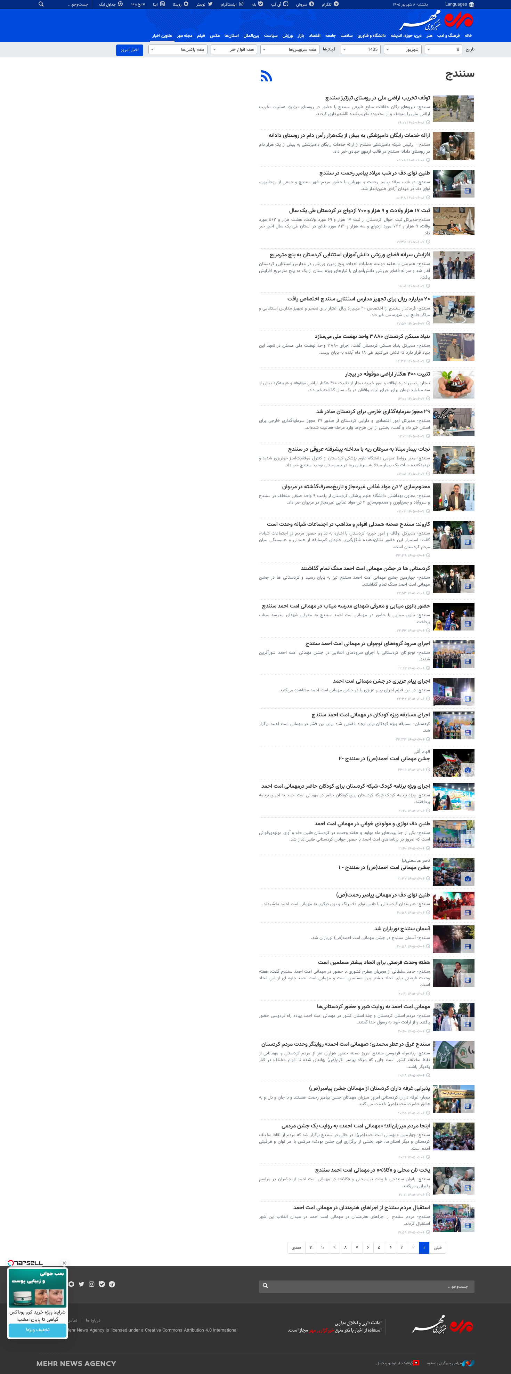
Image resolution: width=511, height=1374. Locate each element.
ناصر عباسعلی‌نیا (416, 860)
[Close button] (64, 1263)
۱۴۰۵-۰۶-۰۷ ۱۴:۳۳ (410, 361)
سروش (302, 5)
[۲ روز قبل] (453, 535)
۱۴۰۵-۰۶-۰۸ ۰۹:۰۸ (410, 160)
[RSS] (267, 77)
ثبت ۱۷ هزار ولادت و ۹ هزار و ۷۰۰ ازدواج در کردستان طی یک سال (359, 211)
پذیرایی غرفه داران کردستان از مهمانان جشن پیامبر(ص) (369, 1089)
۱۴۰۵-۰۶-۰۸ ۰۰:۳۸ (410, 198)
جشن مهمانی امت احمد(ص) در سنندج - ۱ (384, 868)
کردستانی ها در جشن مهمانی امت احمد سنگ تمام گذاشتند (365, 569)
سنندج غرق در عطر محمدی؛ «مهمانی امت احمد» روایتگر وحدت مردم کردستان (345, 1045)
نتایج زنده (138, 4)
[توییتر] (81, 1285)
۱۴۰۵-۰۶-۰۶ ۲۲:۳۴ (410, 699)
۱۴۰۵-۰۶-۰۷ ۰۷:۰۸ (410, 474)
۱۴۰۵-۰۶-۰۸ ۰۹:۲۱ (411, 123)
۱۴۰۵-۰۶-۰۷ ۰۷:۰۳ (410, 512)
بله (254, 5)
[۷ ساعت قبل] (453, 108)
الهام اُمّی (422, 751)
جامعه (330, 35)
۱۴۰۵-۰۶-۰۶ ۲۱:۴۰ (411, 811)
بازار (301, 35)
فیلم (201, 35)
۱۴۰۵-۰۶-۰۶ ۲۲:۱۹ (411, 770)
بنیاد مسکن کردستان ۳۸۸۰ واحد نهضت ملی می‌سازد (372, 337)
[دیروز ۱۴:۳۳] (453, 347)
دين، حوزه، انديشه (406, 35)
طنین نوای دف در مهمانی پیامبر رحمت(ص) (383, 896)
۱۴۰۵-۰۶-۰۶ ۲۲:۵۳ (410, 593)
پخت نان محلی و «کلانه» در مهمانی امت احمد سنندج (372, 1171)
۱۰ (323, 1247)
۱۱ (311, 1247)
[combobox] (443, 49)
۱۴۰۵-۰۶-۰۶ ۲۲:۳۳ (410, 740)
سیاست (271, 35)
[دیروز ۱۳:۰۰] (453, 385)
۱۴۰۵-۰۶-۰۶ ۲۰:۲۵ (410, 1113)
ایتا (156, 5)
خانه (468, 35)
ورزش (288, 35)
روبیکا (177, 5)
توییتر (201, 5)
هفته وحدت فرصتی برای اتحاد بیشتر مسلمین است (374, 963)
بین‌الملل (251, 35)
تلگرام (327, 5)
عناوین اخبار (162, 35)
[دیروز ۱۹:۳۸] (453, 221)
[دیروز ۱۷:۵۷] (453, 309)
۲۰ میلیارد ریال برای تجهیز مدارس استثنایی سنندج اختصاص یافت (358, 300)
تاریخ (470, 49)
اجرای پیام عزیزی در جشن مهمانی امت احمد (381, 682)
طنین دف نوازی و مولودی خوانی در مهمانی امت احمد (372, 824)
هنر (429, 35)
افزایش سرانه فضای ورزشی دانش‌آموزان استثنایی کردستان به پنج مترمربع (350, 255)
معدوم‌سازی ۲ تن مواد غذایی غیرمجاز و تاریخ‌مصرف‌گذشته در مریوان (356, 487)
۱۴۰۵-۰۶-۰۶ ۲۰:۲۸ (410, 1076)
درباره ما (93, 1320)
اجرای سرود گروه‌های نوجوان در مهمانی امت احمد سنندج (368, 644)
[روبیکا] (71, 1285)
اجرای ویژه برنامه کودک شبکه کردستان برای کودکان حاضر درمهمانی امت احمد (345, 787)
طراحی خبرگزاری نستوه (444, 1363)
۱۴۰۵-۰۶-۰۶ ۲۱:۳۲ (410, 879)
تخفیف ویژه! (38, 1330)
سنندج (460, 74)
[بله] (101, 1285)
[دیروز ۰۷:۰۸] (453, 460)
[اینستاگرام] (91, 1285)
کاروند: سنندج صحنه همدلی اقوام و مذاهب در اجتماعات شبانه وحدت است (348, 525)
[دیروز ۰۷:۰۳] (453, 497)
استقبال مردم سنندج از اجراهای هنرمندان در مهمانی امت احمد (361, 1208)
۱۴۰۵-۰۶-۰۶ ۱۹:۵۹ (411, 1233)
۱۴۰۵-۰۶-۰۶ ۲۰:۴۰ (411, 1032)
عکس (215, 35)
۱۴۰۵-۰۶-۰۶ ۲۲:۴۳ (410, 631)
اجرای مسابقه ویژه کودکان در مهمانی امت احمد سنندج (371, 716)
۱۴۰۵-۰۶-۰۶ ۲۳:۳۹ (410, 556)
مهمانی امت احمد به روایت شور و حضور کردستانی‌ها (373, 1007)
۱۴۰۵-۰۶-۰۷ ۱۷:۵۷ (410, 324)
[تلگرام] (111, 1285)
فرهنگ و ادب (448, 35)
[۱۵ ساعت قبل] (453, 184)
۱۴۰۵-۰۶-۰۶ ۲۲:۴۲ (410, 669)
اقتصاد (315, 35)
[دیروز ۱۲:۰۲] (453, 422)
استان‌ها (232, 35)
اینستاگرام (229, 5)
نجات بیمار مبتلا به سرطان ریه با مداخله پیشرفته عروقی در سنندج (359, 450)
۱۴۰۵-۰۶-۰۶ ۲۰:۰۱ (411, 1195)
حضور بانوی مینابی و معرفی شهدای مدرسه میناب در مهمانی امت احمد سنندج (346, 607)
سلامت (347, 35)
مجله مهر (184, 35)
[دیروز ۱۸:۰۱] (453, 265)
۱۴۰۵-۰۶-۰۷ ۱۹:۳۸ (410, 242)
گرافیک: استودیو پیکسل (394, 1363)
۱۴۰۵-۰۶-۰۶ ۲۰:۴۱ (411, 994)
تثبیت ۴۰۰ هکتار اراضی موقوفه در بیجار (387, 375)
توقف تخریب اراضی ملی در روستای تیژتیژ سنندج (377, 99)
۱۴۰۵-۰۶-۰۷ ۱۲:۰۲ (411, 437)
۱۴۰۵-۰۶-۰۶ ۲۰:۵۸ (410, 913)
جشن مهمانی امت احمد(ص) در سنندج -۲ (384, 759)
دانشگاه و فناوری (372, 35)
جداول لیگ (108, 5)
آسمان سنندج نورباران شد (402, 929)
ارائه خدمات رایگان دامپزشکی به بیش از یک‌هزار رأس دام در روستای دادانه (349, 136)
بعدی (296, 1247)
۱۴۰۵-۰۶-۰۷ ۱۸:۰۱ (411, 286)
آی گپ (276, 5)
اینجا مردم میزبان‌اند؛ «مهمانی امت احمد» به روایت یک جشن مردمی (356, 1127)
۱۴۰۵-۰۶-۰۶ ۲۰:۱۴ (411, 1157)
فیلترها (329, 49)
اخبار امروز (130, 50)
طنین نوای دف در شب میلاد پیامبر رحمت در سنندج (374, 174)
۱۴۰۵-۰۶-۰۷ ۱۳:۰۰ (411, 399)
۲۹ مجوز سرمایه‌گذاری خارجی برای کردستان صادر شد (373, 412)
